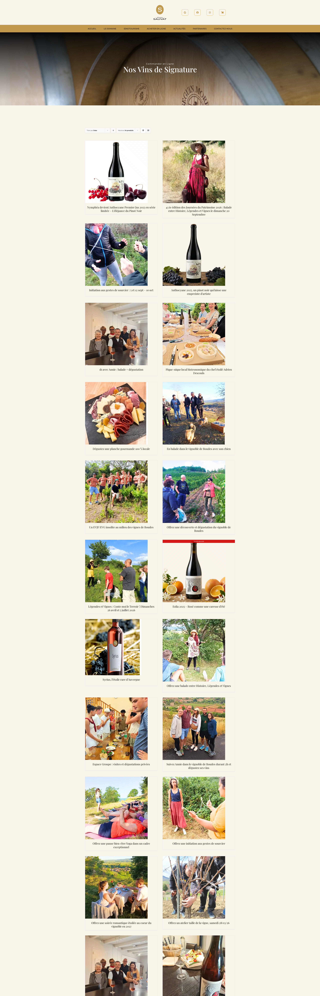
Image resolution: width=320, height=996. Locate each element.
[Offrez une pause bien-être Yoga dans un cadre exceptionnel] (116, 778)
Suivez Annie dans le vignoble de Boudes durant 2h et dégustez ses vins (198, 766)
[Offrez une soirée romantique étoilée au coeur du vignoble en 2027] (116, 858)
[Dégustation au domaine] (194, 937)
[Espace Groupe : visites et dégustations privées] (116, 699)
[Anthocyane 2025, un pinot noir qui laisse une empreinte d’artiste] (194, 225)
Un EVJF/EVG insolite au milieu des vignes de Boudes (121, 527)
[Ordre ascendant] (113, 130)
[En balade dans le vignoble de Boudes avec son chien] (194, 383)
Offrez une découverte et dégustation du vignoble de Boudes (199, 529)
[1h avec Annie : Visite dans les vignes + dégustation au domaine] (116, 937)
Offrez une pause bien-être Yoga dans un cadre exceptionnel (121, 845)
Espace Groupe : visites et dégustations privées (121, 764)
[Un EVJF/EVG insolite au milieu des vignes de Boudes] (116, 462)
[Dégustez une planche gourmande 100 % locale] (116, 383)
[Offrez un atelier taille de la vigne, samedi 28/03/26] (194, 858)
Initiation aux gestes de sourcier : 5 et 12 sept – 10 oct (121, 290)
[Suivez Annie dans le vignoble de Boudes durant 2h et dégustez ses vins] (194, 699)
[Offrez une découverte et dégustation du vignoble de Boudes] (194, 462)
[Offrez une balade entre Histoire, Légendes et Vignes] (194, 620)
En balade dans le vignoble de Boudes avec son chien (199, 449)
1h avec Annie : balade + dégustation (121, 369)
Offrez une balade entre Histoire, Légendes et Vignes (199, 686)
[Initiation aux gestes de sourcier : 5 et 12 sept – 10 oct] (116, 225)
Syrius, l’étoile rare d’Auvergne (121, 679)
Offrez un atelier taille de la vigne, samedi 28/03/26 (198, 923)
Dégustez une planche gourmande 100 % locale (121, 449)
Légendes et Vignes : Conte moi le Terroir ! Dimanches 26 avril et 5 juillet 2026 (121, 608)
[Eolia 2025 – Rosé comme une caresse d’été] (194, 541)
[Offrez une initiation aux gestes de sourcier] (194, 778)
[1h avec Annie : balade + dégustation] (116, 304)
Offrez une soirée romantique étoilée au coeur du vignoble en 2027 (121, 924)
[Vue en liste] (148, 130)
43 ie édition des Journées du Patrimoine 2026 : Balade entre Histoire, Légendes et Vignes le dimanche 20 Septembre (199, 210)
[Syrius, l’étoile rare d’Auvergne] (113, 620)
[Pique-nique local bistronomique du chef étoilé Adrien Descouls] (194, 304)
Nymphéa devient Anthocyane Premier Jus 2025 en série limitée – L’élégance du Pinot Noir (121, 209)
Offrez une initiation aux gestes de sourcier (198, 843)
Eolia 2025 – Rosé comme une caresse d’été (199, 606)
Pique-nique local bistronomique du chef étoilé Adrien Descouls (199, 371)
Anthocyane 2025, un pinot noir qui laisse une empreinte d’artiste (198, 292)
